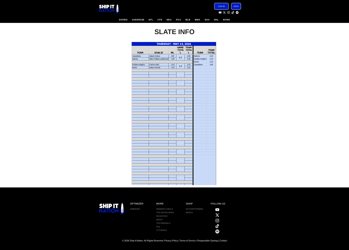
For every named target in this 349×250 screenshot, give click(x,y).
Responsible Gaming (207, 241)
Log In (221, 6)
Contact (223, 241)
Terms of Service (188, 241)
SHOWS (123, 20)
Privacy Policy (171, 241)
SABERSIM (138, 20)
